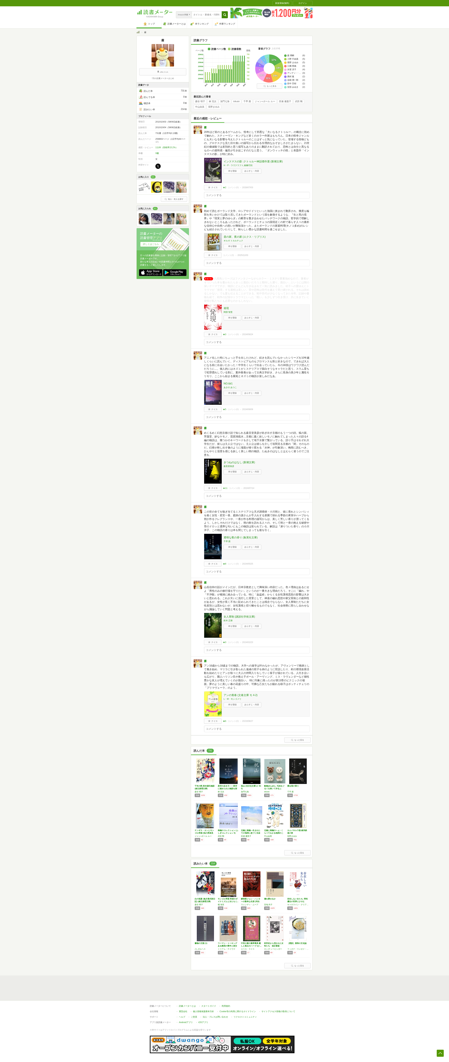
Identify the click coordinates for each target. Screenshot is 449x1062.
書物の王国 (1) (201, 943)
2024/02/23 (247, 642)
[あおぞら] (156, 191)
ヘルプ (182, 1017)
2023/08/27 (247, 721)
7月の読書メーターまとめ (163, 78)
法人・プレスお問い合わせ (215, 1017)
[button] (225, 14)
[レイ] (169, 223)
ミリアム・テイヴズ (226, 949)
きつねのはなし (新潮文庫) (239, 462)
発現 (226, 308)
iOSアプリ (203, 1022)
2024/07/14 (248, 488)
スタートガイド (208, 1006)
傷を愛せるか (270, 899)
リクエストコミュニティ (245, 1017)
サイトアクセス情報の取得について (278, 1011)
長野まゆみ (214, 107)
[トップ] (138, 32)
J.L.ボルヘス (200, 949)
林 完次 (212, 101)
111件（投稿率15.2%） (166, 147)
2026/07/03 (247, 187)
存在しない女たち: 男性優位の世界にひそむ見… (297, 901)
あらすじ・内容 (251, 171)
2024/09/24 (247, 334)
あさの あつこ (230, 387)
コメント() (233, 187)
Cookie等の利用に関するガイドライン (238, 1011)
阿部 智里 (228, 312)
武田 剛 (299, 101)
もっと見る (271, 86)
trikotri (236, 101)
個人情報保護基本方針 (203, 1011)
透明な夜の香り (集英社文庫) (241, 537)
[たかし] (144, 223)
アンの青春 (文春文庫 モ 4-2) (240, 695)
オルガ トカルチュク (233, 240)
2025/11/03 (242, 255)
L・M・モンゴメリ (232, 699)
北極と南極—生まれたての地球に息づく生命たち (250, 833)
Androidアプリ (186, 1022)
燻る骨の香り (293, 786)
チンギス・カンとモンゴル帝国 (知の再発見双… (204, 833)
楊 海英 (221, 904)
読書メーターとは (187, 1006)
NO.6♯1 (228, 383)
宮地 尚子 (268, 904)
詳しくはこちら (151, 244)
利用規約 (226, 1006)
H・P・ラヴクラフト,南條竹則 (238, 165)
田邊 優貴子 (285, 101)
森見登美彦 (229, 466)
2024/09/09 (247, 409)
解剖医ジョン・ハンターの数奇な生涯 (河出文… (250, 901)
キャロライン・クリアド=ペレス (298, 904)
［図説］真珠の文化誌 (297, 943)
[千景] (181, 191)
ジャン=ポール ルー (265, 101)
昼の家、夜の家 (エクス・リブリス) (245, 236)
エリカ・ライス (247, 949)
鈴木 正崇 (228, 620)
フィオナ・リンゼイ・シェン (298, 949)
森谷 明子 (200, 101)
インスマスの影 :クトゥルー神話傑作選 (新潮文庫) (253, 161)
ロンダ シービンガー (273, 949)
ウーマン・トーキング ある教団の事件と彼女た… (227, 945)
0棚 (157, 153)
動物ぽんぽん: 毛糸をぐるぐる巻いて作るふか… (274, 788)
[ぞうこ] (144, 191)
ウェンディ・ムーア (249, 904)
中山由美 (199, 107)
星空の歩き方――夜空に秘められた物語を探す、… (227, 788)
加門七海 (224, 101)
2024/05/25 (247, 564)
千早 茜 (247, 101)
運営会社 (183, 1011)
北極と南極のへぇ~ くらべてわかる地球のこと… (273, 833)
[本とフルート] (169, 191)
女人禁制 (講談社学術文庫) (239, 616)
